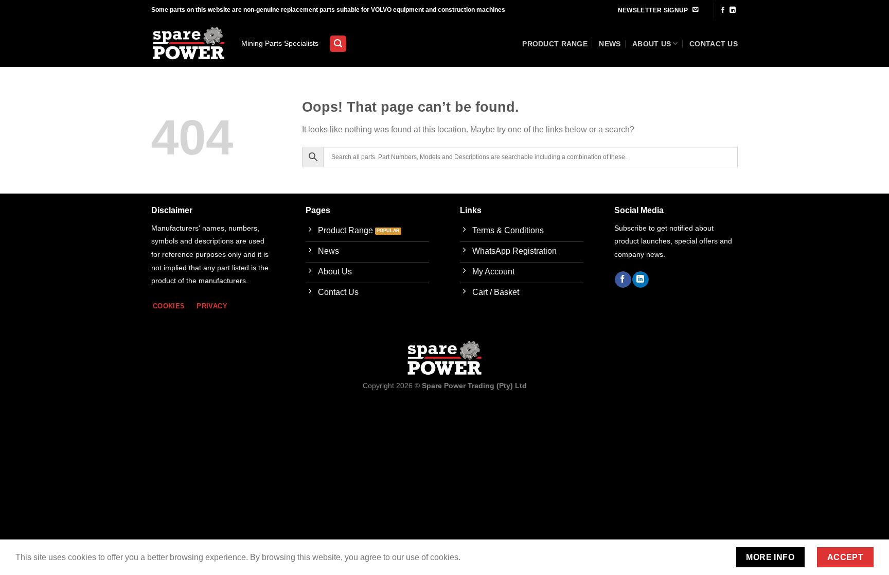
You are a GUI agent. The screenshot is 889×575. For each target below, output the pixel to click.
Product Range (555, 44)
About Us (651, 44)
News (609, 44)
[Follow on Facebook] (723, 10)
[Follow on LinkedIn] (733, 10)
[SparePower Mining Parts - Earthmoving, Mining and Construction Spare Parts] (188, 44)
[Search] (338, 44)
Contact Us (713, 44)
